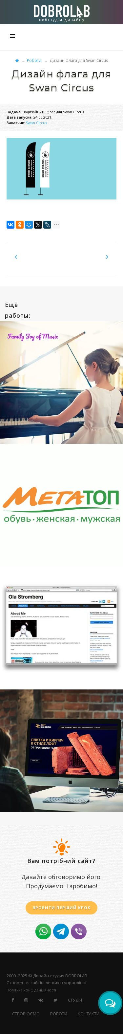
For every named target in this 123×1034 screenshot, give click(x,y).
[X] (38, 225)
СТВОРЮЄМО (26, 1014)
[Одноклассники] (20, 225)
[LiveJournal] (47, 225)
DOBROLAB (76, 976)
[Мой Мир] (29, 225)
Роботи (34, 60)
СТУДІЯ (75, 1000)
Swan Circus (36, 122)
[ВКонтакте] (10, 225)
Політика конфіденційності (31, 989)
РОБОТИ (58, 1014)
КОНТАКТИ (88, 1014)
